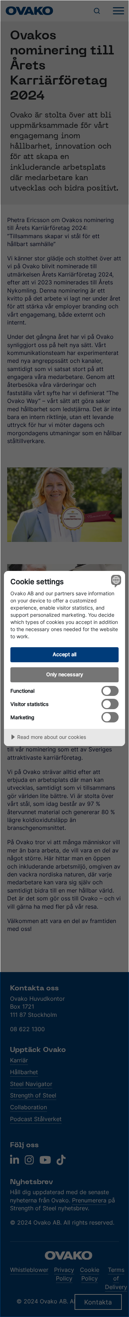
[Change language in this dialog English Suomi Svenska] (115, 581)
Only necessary (64, 674)
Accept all (64, 654)
